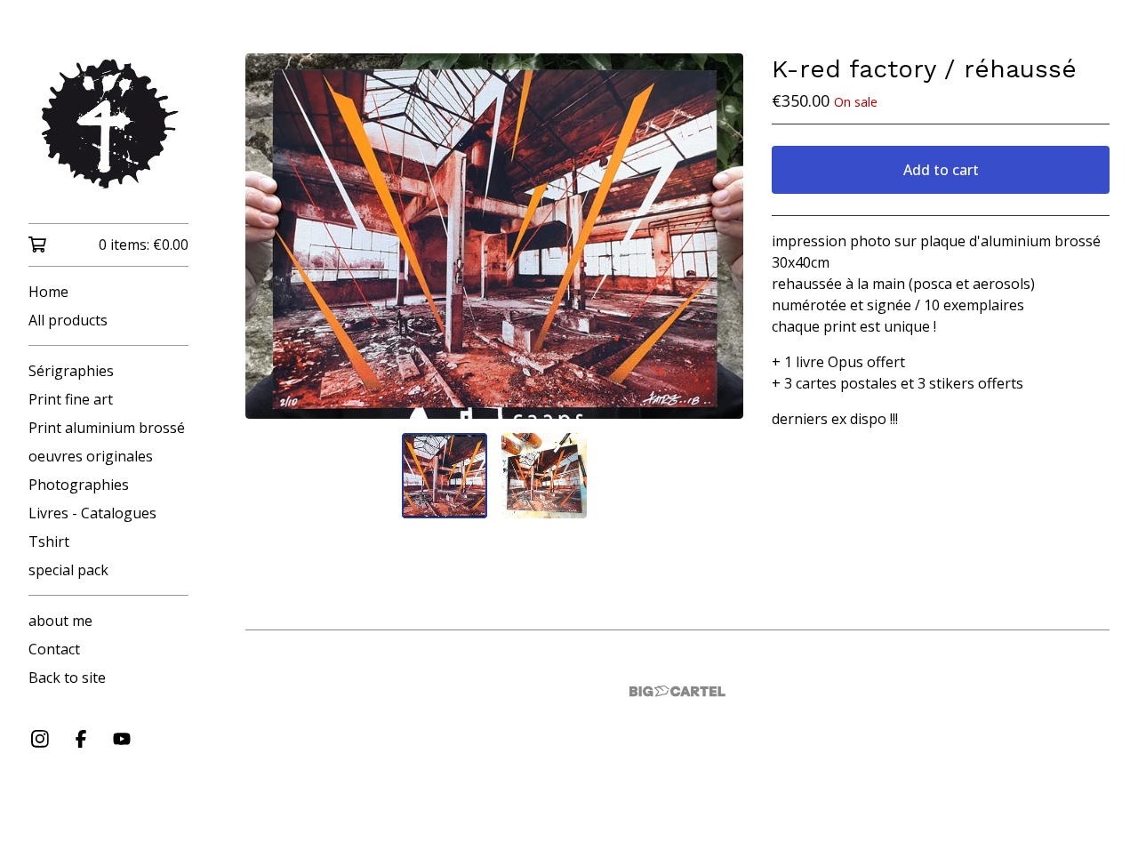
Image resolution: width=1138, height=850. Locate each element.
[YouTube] (121, 738)
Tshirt (48, 541)
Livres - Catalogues (92, 513)
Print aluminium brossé (106, 427)
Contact (54, 649)
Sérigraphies (71, 371)
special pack (68, 570)
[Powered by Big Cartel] (677, 691)
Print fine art (70, 399)
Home (48, 291)
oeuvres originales (90, 456)
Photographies (78, 484)
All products (68, 320)
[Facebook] (80, 738)
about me (60, 620)
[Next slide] (718, 236)
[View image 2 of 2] (544, 475)
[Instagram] (40, 738)
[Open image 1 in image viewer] (494, 236)
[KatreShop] (108, 124)
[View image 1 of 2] (444, 475)
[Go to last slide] (270, 236)
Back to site (67, 677)
